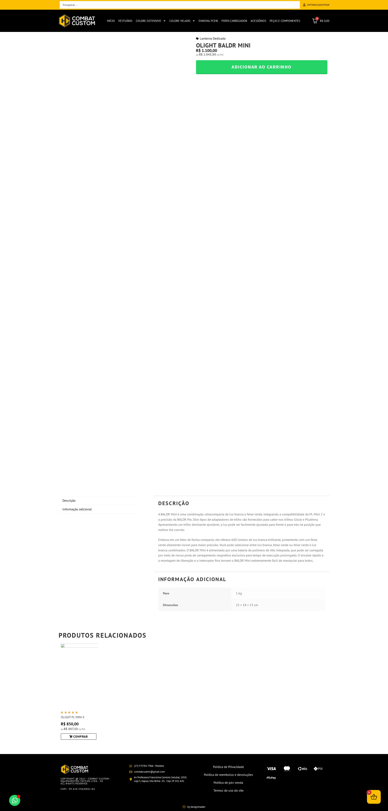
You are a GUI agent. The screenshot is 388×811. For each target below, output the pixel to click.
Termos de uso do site (228, 790)
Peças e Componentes (285, 21)
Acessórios (258, 21)
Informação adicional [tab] (77, 509)
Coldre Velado (179, 21)
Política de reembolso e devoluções (228, 775)
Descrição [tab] (69, 500)
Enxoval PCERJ (208, 21)
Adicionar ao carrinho (262, 67)
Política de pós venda (228, 782)
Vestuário (125, 21)
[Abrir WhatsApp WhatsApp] (14, 800)
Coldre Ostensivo (148, 21)
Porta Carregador (234, 21)
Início (111, 21)
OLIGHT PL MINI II (72, 717)
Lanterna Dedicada (213, 38)
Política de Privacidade (228, 767)
